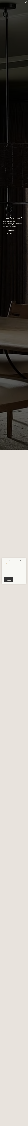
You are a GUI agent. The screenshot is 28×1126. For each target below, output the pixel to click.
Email (5, 566)
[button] (26, 2)
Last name (18, 559)
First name (7, 559)
